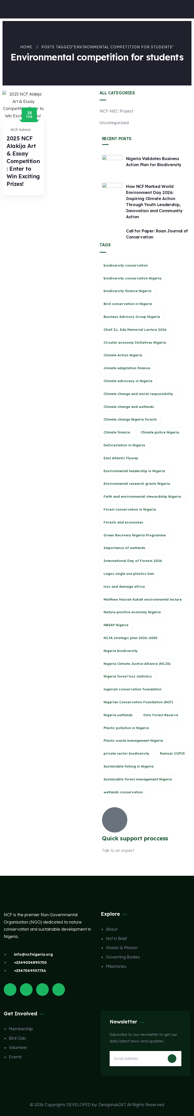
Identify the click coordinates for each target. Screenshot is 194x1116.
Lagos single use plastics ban (129, 574)
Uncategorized (114, 122)
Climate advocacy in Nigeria (128, 381)
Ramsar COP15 (172, 753)
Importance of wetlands (124, 548)
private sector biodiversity (126, 753)
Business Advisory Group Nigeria (132, 317)
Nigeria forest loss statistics (128, 676)
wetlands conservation (123, 792)
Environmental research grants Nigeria (137, 484)
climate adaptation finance (127, 368)
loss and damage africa (124, 586)
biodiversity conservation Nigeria (132, 278)
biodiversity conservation (126, 265)
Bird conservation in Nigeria (128, 304)
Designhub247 (112, 1104)
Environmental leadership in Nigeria (134, 471)
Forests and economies (123, 522)
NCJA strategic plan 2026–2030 (130, 638)
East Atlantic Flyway (121, 458)
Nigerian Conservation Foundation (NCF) (138, 702)
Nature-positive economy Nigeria (132, 612)
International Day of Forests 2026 (133, 561)
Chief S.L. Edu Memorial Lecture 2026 (135, 329)
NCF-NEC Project (116, 111)
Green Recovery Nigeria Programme (135, 535)
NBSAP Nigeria (116, 625)
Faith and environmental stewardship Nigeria (142, 496)
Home (26, 47)
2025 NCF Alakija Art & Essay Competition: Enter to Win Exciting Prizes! (23, 161)
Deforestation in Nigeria (124, 445)
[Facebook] (26, 989)
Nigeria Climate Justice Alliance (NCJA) (137, 664)
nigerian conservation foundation (132, 689)
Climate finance (117, 432)
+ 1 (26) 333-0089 (118, 862)
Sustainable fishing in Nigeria (129, 766)
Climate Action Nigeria (123, 355)
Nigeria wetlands (118, 715)
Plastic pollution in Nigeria (126, 728)
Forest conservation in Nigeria (130, 509)
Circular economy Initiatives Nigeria (135, 342)
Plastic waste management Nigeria (133, 740)
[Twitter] (10, 989)
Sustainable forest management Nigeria (138, 779)
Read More (24, 200)
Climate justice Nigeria (160, 432)
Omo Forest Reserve (160, 715)
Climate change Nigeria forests (130, 419)
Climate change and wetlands (129, 407)
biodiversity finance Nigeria (127, 291)
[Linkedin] (58, 989)
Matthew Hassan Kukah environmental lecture (143, 599)
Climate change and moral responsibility (138, 394)
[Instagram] (42, 989)
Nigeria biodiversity (121, 651)
